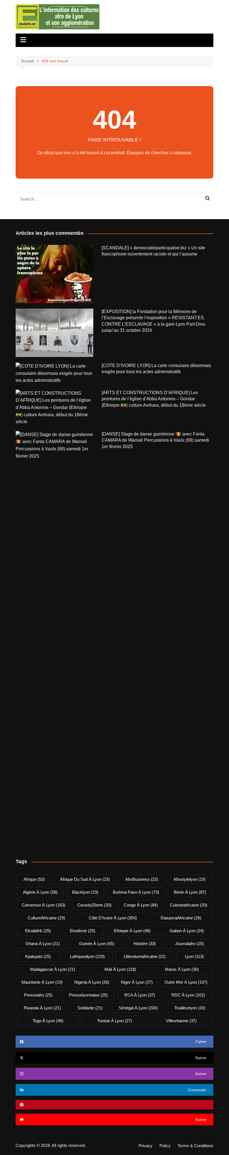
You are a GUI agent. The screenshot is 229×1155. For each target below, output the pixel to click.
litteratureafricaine (145, 956)
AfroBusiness (141, 879)
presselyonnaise (88, 995)
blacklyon (85, 892)
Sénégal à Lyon (138, 1007)
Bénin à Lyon (190, 892)
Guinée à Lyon (96, 943)
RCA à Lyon (139, 995)
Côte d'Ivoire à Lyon (113, 917)
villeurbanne (181, 1020)
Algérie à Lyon (40, 892)
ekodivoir (82, 930)
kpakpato (38, 956)
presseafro (38, 995)
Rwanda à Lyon (42, 1007)
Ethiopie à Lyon (132, 930)
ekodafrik (38, 930)
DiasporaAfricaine (181, 917)
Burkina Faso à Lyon (136, 892)
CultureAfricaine (46, 917)
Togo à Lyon (48, 1020)
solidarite (89, 1007)
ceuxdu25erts (94, 905)
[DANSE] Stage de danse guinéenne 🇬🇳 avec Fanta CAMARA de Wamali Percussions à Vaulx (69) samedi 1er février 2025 (155, 440)
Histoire (144, 943)
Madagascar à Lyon (52, 969)
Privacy (145, 1146)
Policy (165, 1146)
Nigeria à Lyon (91, 982)
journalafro (189, 943)
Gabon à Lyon (187, 930)
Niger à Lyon (137, 982)
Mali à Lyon (120, 969)
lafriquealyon (87, 956)
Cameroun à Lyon (43, 905)
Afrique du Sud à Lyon (85, 879)
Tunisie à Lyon (114, 1020)
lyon (194, 956)
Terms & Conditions (195, 1146)
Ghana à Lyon (42, 943)
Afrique (34, 879)
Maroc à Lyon (182, 969)
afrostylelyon (189, 879)
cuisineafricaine (188, 905)
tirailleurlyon (189, 1007)
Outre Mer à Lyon (185, 982)
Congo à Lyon (141, 905)
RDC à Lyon (188, 995)
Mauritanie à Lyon (42, 982)
